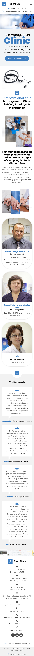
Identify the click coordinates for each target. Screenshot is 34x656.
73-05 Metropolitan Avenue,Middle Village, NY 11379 (17, 579)
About (11, 644)
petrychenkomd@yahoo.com (17, 605)
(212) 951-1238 (21, 8)
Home (6, 643)
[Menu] (31, 3)
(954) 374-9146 (26, 11)
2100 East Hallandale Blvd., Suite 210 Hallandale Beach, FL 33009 (17, 597)
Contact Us (25, 644)
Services (17, 644)
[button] (17, 58)
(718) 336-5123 (20, 624)
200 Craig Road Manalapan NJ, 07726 (17, 588)
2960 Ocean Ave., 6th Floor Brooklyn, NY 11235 (17, 571)
